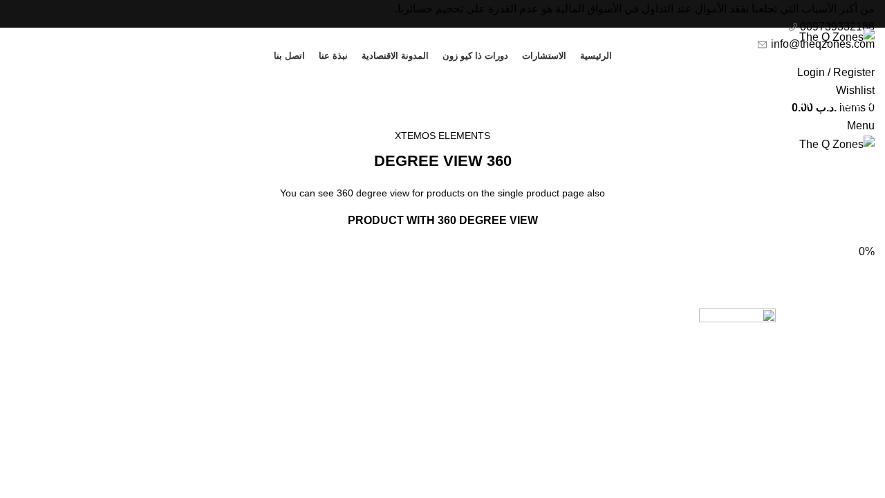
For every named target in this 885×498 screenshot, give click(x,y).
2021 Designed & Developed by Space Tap (789, 423)
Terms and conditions (527, 341)
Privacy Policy (544, 316)
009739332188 (836, 27)
